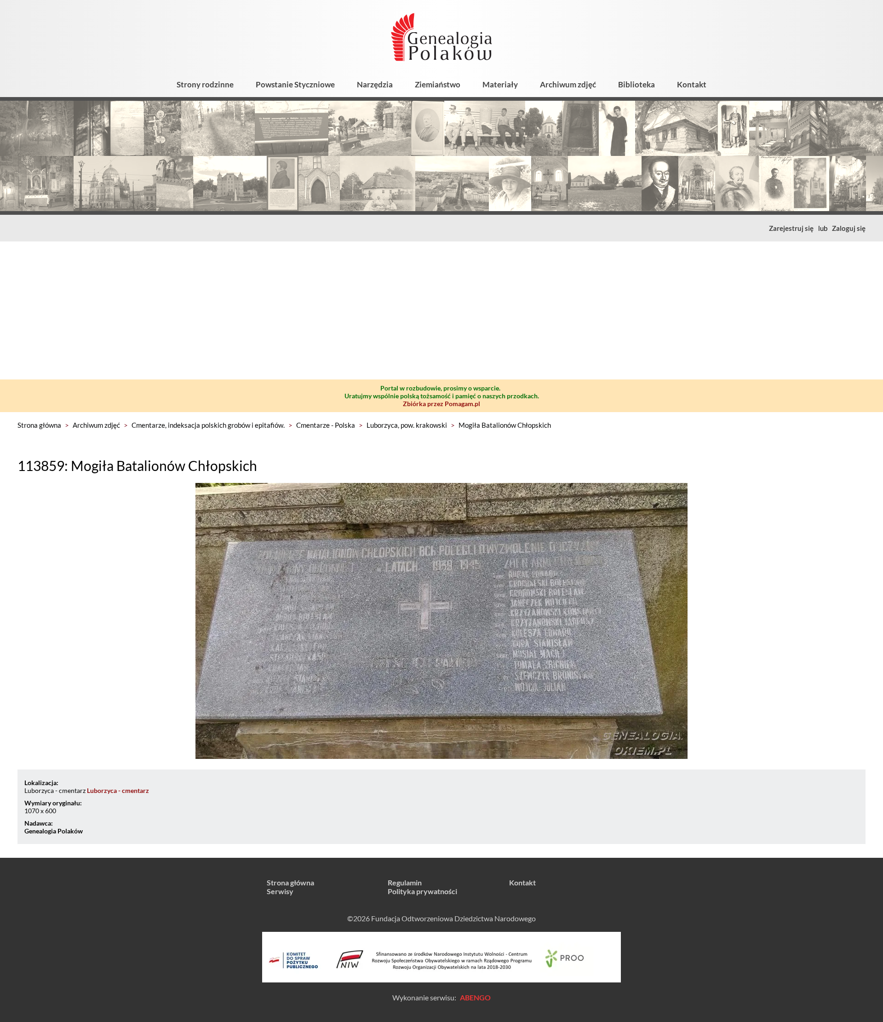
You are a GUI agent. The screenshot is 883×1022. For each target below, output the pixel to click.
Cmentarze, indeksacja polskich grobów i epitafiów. (208, 425)
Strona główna (39, 425)
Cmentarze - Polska (325, 425)
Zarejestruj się (791, 228)
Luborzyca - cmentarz (118, 790)
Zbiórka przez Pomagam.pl (441, 404)
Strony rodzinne (205, 84)
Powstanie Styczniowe (295, 84)
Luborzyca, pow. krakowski (407, 425)
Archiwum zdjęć (568, 84)
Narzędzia (375, 84)
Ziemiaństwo (437, 84)
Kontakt (691, 84)
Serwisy (280, 891)
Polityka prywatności (422, 891)
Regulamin (405, 882)
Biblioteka (636, 84)
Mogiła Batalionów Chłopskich (505, 425)
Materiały (500, 84)
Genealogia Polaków (53, 831)
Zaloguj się (849, 228)
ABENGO (475, 997)
